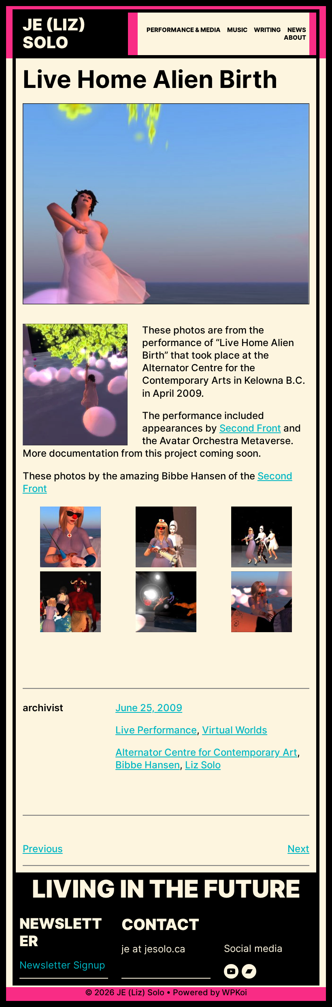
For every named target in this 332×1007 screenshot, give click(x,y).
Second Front (250, 428)
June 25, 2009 (148, 708)
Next (298, 849)
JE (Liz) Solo (54, 33)
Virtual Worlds (234, 730)
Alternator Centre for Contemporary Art (206, 752)
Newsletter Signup (62, 965)
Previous (43, 849)
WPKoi (234, 992)
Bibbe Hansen (147, 765)
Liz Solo (203, 765)
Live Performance (156, 730)
